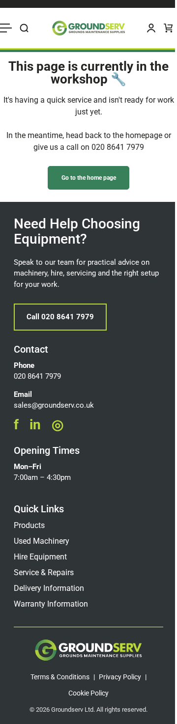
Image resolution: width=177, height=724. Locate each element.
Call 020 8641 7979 (60, 316)
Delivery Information (49, 588)
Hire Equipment (40, 556)
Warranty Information (51, 604)
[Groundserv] (88, 28)
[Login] (151, 28)
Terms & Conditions (59, 677)
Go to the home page (88, 177)
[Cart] (168, 28)
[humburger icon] (6, 28)
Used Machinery (41, 541)
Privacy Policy (120, 677)
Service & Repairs (44, 572)
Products (29, 525)
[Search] (24, 28)
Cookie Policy (88, 693)
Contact (31, 349)
